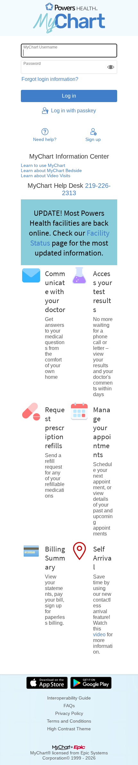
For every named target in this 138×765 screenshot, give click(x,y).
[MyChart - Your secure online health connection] (69, 18)
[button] (111, 67)
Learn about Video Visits (45, 175)
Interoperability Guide (69, 697)
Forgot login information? (50, 79)
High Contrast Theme (69, 728)
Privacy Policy (69, 713)
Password (32, 63)
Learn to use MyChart (43, 165)
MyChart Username (40, 47)
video (99, 634)
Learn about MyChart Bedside (51, 170)
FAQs (69, 705)
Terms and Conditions (69, 721)
